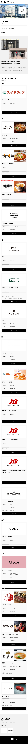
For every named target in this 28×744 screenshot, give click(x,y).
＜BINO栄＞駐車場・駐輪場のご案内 (7, 27)
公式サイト (14, 112)
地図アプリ (3, 725)
